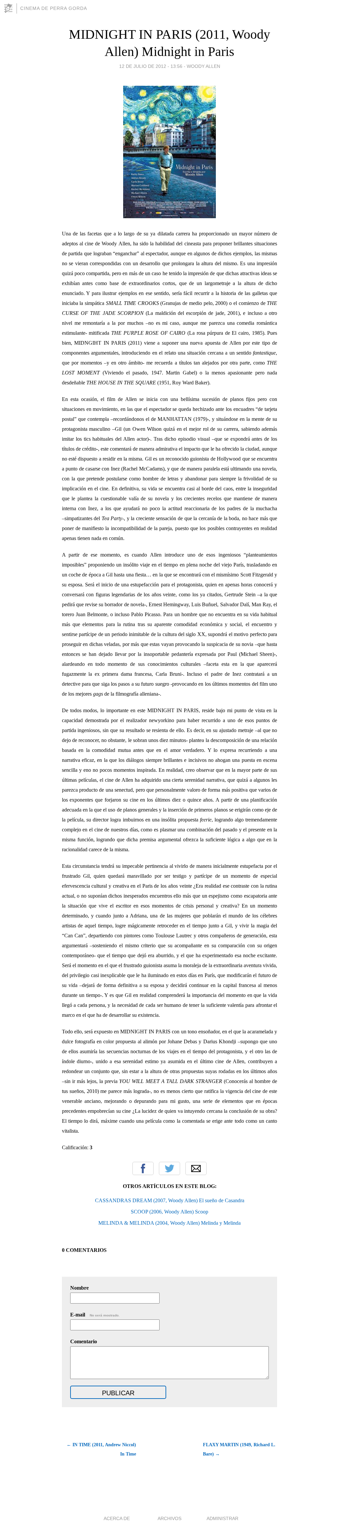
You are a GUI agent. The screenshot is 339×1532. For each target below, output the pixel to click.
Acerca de (117, 1518)
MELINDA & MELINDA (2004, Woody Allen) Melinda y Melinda (169, 1223)
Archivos (169, 1518)
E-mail (95, 1314)
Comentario (83, 1341)
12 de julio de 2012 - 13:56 (150, 66)
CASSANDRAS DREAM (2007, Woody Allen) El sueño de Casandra (169, 1200)
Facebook (143, 1168)
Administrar (222, 1518)
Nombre (79, 1288)
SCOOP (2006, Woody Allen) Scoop (169, 1211)
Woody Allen (203, 66)
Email (196, 1168)
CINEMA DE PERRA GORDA (53, 8)
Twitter (169, 1168)
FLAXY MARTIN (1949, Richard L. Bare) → (239, 1449)
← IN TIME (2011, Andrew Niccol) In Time (101, 1449)
